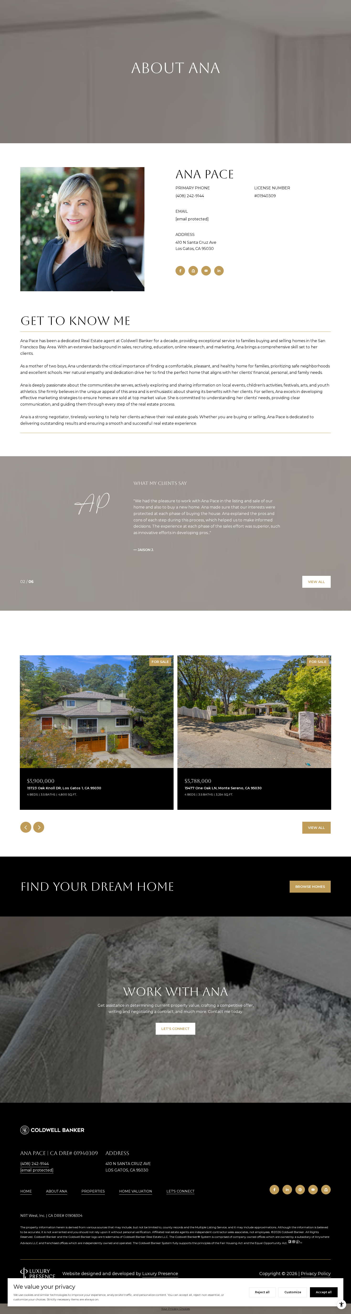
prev (25, 827)
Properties (93, 1191)
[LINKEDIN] (219, 271)
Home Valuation (135, 1191)
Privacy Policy (316, 1273)
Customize (292, 1292)
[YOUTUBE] (206, 271)
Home (26, 1191)
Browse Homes (310, 887)
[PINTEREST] (300, 1189)
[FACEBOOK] (180, 271)
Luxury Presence (160, 1273)
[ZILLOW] (193, 271)
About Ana (56, 1191)
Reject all (262, 1292)
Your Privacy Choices (175, 1308)
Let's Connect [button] (175, 1029)
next (38, 827)
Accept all (324, 1292)
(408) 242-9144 (190, 196)
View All (316, 582)
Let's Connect (180, 1191)
